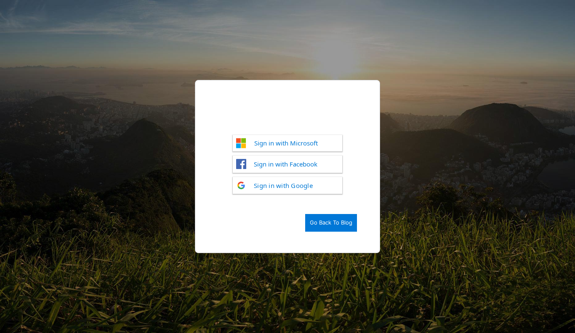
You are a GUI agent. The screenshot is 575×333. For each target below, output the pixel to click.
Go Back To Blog (331, 222)
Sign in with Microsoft (286, 143)
